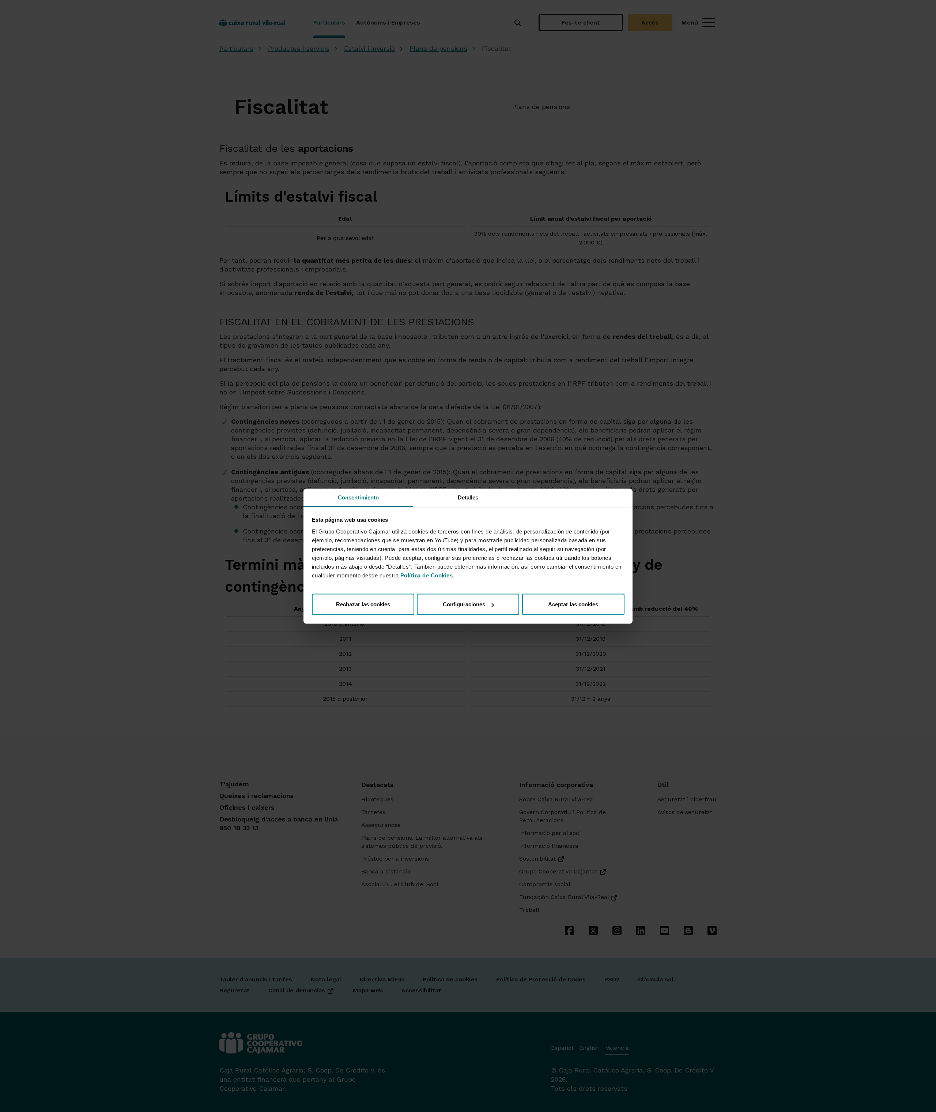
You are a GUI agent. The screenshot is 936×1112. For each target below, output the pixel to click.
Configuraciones (464, 604)
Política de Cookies (426, 575)
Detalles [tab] (468, 497)
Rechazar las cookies (363, 604)
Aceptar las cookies (573, 604)
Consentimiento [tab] (358, 497)
